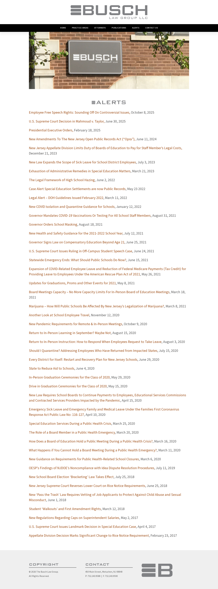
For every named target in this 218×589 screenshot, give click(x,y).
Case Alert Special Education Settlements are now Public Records (77, 189)
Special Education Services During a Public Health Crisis (70, 423)
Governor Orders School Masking (53, 224)
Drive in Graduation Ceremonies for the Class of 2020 (68, 386)
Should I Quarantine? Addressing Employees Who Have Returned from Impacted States (93, 350)
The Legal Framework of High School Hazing (62, 180)
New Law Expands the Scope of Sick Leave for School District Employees (82, 162)
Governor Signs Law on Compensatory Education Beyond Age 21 (76, 242)
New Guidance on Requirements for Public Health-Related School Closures (84, 459)
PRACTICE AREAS (80, 28)
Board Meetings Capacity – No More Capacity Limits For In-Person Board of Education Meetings (99, 292)
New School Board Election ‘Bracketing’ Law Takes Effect (71, 476)
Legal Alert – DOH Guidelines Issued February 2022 (66, 197)
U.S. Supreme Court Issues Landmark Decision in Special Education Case (82, 526)
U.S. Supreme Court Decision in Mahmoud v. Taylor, (67, 121)
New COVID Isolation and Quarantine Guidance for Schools (72, 206)
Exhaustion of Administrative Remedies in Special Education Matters (80, 171)
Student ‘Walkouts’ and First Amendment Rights (65, 508)
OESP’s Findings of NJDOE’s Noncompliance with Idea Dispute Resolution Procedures (91, 468)
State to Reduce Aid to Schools (51, 368)
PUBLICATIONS (119, 28)
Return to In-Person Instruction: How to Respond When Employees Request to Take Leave (95, 341)
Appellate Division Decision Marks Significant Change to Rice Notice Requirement (89, 535)
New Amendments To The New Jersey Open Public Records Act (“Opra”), (82, 139)
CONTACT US (151, 28)
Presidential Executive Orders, (51, 130)
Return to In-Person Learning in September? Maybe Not (70, 332)
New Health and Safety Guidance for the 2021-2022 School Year (75, 233)
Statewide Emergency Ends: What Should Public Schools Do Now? (77, 260)
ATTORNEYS (100, 28)
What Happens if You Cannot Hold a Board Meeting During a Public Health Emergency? (93, 450)
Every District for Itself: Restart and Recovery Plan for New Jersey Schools (83, 359)
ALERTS (135, 28)
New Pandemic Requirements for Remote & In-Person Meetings (75, 324)
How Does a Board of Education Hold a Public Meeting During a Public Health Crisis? (91, 441)
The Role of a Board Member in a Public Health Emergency (72, 432)
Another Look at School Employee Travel (59, 315)
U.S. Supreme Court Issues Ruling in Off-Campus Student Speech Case (80, 251)
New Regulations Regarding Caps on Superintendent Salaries (74, 517)
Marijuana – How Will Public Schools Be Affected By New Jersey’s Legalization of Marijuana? (96, 306)
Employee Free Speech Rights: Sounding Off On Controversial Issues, (79, 112)
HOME (63, 28)
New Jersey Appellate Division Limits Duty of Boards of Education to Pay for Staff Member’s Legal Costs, (105, 148)
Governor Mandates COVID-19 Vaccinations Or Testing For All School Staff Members (90, 215)
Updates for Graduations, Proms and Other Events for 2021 (72, 283)
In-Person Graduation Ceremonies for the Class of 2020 (69, 377)
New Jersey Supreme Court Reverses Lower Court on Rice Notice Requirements (87, 485)
